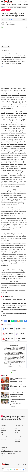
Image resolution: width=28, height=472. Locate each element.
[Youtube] (7, 339)
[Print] (12, 19)
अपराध (11, 403)
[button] (2, 1)
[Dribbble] (21, 339)
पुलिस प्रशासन (18, 403)
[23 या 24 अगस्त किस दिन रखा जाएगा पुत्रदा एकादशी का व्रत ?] (5, 380)
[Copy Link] (9, 19)
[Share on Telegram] (14, 469)
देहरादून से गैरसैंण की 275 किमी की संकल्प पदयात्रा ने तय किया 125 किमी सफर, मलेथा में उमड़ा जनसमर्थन (18, 386)
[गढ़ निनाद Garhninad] (8, 1)
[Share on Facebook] (5, 19)
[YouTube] (26, 464)
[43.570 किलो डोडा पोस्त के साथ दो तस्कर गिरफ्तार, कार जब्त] (5, 401)
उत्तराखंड (3, 10)
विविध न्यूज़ (8, 10)
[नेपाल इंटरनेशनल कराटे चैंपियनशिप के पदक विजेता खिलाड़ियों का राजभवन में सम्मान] (5, 395)
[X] (21, 329)
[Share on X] (7, 19)
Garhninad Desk (8, 22)
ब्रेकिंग (22, 403)
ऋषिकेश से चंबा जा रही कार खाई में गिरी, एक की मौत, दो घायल (14, 303)
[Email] (17, 469)
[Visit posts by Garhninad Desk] (2, 23)
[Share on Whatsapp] (10, 469)
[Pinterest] (7, 334)
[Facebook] (7, 329)
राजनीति (14, 389)
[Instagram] (21, 334)
